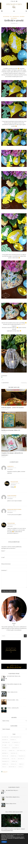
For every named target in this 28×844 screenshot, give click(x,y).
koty (4, 750)
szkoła (13, 764)
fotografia (6, 747)
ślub (21, 766)
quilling (21, 758)
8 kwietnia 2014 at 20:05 (11, 510)
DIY (2, 379)
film (17, 745)
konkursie (23, 324)
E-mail (3, 557)
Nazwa (3, 550)
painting (14, 753)
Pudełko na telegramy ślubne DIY (10, 430)
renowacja (5, 761)
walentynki (12, 766)
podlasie (22, 755)
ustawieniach (4, 839)
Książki (11, 750)
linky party (21, 750)
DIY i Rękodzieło (14, 16)
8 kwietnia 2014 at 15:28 (15, 483)
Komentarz (4, 570)
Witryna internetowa (5, 564)
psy (13, 758)
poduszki (5, 758)
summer (5, 764)
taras (21, 764)
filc (10, 745)
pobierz (13, 755)
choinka (13, 739)
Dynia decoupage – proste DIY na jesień (12, 407)
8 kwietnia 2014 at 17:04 (11, 497)
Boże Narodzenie (16, 736)
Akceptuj (4, 841)
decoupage (6, 16)
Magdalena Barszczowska (14, 509)
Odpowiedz (10, 469)
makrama (5, 753)
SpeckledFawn (6, 382)
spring (14, 761)
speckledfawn (14, 481)
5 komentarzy (24, 382)
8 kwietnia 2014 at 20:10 (11, 524)
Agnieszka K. (10, 466)
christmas (6, 742)
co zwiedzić (16, 742)
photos (5, 755)
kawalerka (15, 747)
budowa (5, 739)
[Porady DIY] (14, 773)
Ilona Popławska (11, 495)
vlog (4, 766)
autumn (5, 736)
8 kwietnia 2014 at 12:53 (11, 467)
